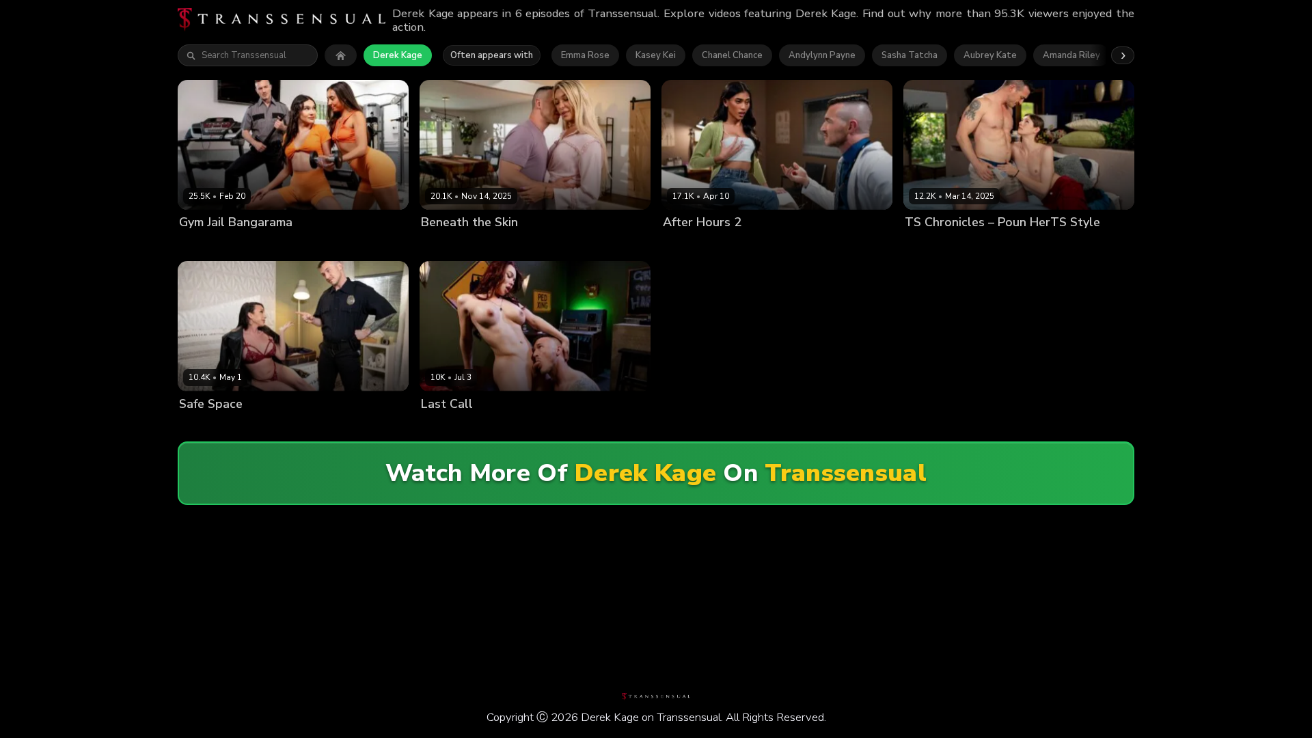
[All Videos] (341, 55)
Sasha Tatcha (910, 55)
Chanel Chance (732, 55)
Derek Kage (397, 55)
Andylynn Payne (822, 55)
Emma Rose (585, 55)
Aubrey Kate (990, 55)
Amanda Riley (1071, 55)
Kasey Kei (656, 55)
